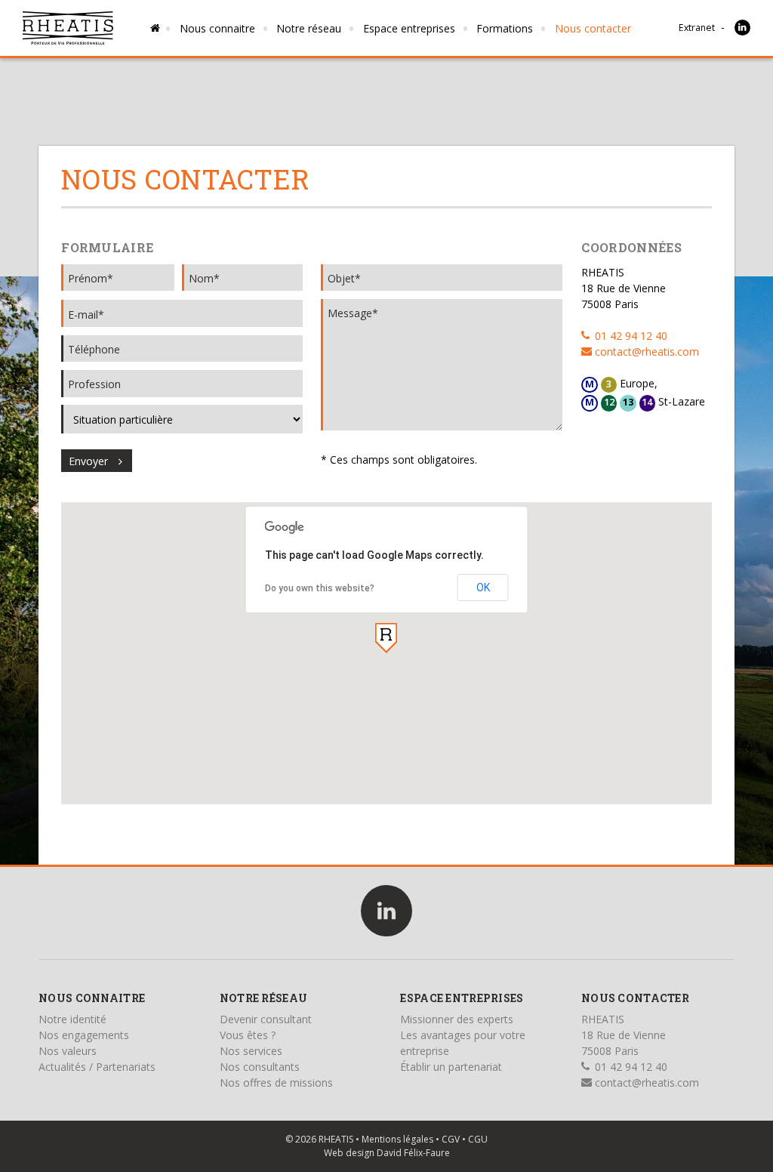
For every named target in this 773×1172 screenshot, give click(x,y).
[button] (386, 638)
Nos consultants (260, 1066)
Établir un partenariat (451, 1066)
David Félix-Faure (413, 1152)
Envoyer (88, 461)
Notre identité (72, 1019)
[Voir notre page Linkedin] (742, 27)
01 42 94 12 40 (629, 335)
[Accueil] (68, 28)
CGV (451, 1139)
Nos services (251, 1051)
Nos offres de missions (276, 1082)
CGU (478, 1139)
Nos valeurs (67, 1051)
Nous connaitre (217, 28)
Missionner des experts (456, 1019)
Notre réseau (308, 28)
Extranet (697, 27)
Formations (504, 28)
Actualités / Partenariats (97, 1066)
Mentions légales (397, 1139)
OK (483, 587)
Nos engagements (83, 1035)
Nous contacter (593, 28)
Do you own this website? (319, 588)
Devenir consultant (266, 1019)
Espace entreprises (409, 28)
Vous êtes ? (248, 1035)
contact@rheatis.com (645, 351)
